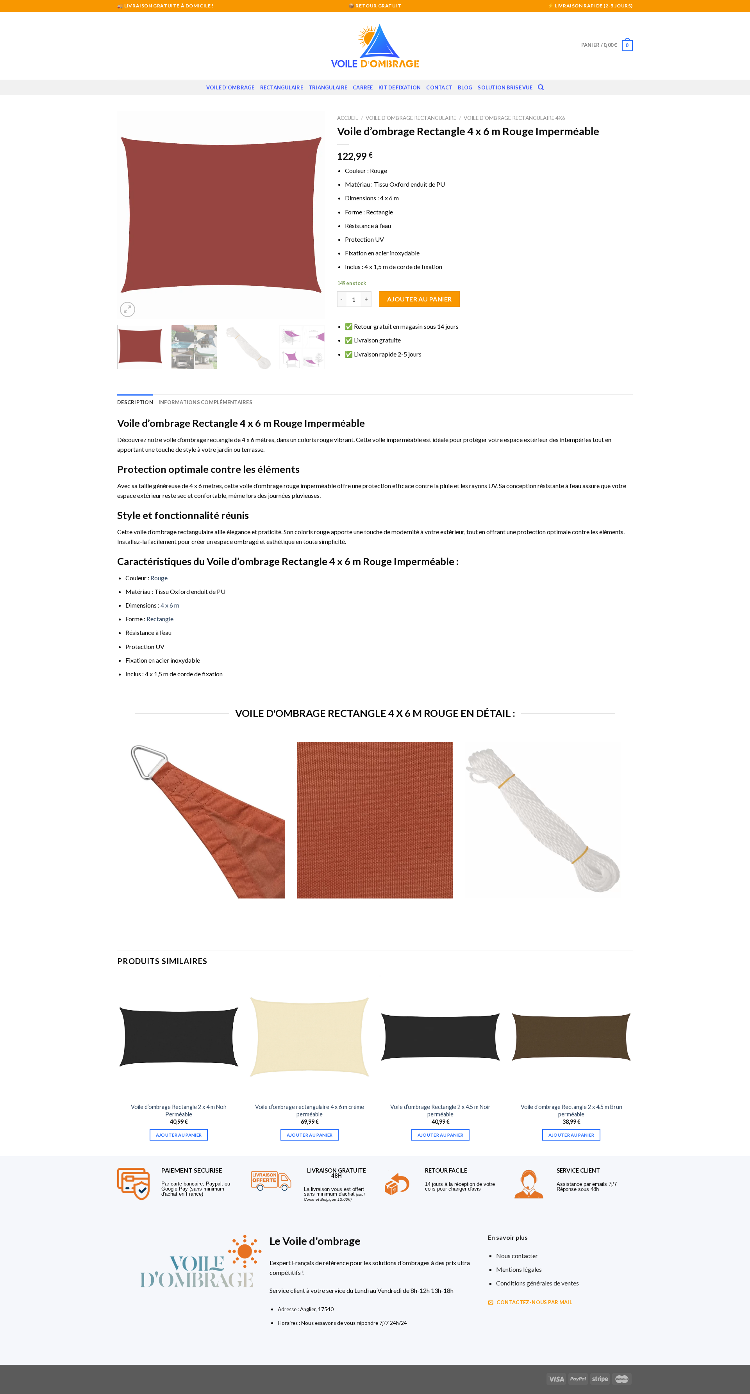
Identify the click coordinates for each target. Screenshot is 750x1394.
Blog (465, 87)
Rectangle (159, 618)
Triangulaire (328, 87)
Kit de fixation (400, 87)
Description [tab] (135, 402)
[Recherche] (541, 87)
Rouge (159, 577)
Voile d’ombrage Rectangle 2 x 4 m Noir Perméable (179, 1110)
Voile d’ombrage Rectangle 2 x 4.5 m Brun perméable (571, 1110)
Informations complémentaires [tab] (205, 402)
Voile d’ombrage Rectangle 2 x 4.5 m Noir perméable (440, 1110)
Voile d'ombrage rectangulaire (411, 118)
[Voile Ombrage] (375, 46)
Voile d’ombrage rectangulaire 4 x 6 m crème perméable (309, 1110)
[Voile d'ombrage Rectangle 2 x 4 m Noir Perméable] (178, 1036)
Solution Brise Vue (505, 87)
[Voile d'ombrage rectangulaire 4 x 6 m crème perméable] (309, 1036)
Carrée (363, 87)
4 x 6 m (170, 605)
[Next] (311, 215)
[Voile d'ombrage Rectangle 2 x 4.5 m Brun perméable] (571, 1036)
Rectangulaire (281, 87)
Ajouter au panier (419, 299)
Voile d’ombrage (230, 87)
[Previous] (131, 215)
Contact (439, 87)
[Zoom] (127, 309)
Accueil (347, 118)
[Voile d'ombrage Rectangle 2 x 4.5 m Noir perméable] (440, 1036)
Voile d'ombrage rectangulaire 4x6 (514, 118)
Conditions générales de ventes (537, 1283)
